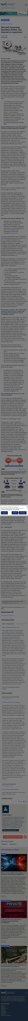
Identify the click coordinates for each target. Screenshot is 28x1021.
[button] (26, 5)
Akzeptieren (22, 512)
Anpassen (4, 512)
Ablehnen (15, 512)
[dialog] (14, 510)
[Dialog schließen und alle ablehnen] (27, 506)
